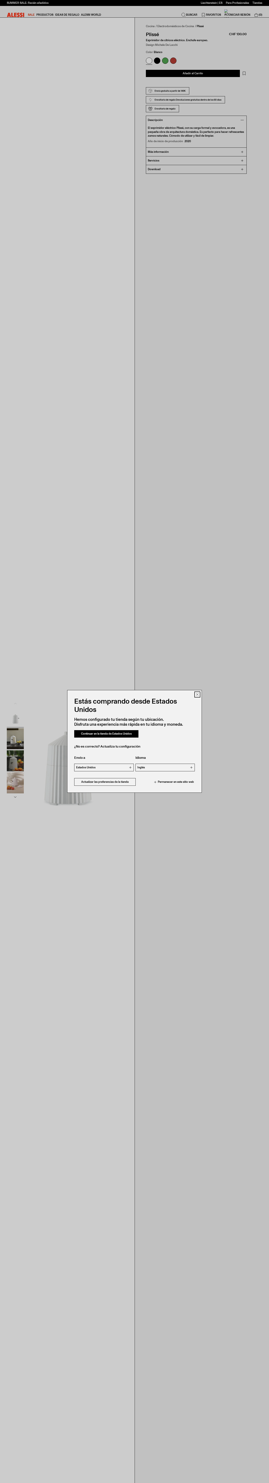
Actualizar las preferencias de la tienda (105, 782)
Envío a (79, 758)
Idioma (140, 758)
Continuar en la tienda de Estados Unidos (106, 733)
